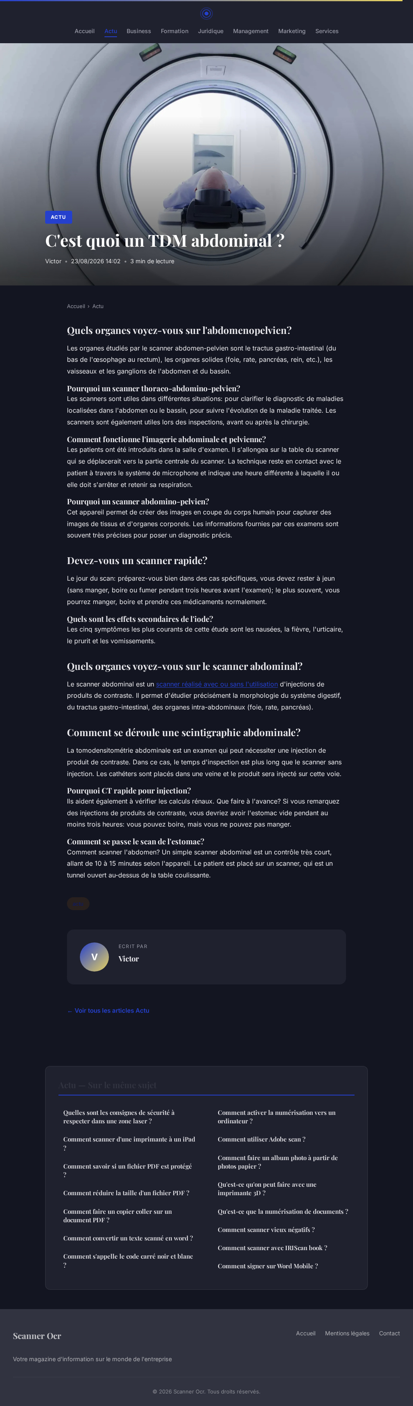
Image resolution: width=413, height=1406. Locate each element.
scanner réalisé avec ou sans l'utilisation (217, 684)
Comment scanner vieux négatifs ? (266, 1230)
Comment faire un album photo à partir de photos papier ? (278, 1162)
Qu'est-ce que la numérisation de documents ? (283, 1211)
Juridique (210, 30)
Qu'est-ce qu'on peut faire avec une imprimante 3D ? (267, 1188)
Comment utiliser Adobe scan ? (261, 1139)
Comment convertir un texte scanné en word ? (128, 1238)
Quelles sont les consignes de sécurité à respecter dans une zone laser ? (119, 1116)
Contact (389, 1333)
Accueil (85, 30)
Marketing (292, 30)
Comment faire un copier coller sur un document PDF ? (117, 1215)
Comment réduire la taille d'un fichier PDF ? (126, 1193)
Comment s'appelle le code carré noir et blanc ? (128, 1260)
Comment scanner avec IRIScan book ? (272, 1248)
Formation (174, 30)
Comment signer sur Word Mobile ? (268, 1266)
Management (251, 30)
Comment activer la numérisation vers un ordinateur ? (277, 1116)
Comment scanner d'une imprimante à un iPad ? (129, 1143)
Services (327, 30)
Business (139, 30)
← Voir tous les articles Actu (108, 1010)
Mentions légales (347, 1333)
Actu (110, 30)
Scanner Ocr (37, 1335)
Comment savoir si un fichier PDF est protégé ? (127, 1170)
